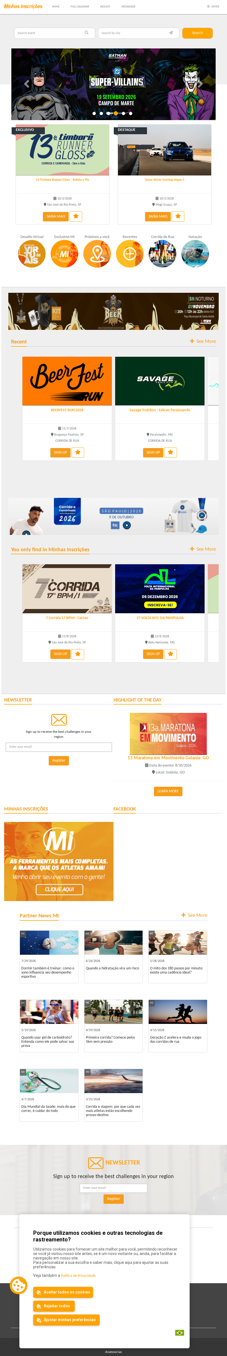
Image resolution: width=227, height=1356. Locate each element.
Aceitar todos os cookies (66, 1292)
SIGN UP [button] (60, 453)
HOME (56, 6)
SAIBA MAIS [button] (56, 216)
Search (197, 33)
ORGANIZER (128, 6)
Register (58, 761)
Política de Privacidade (78, 1276)
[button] (26, 84)
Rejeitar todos (56, 1306)
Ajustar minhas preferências (69, 1320)
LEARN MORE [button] (168, 791)
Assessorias (113, 1352)
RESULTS (105, 6)
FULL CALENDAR (80, 6)
